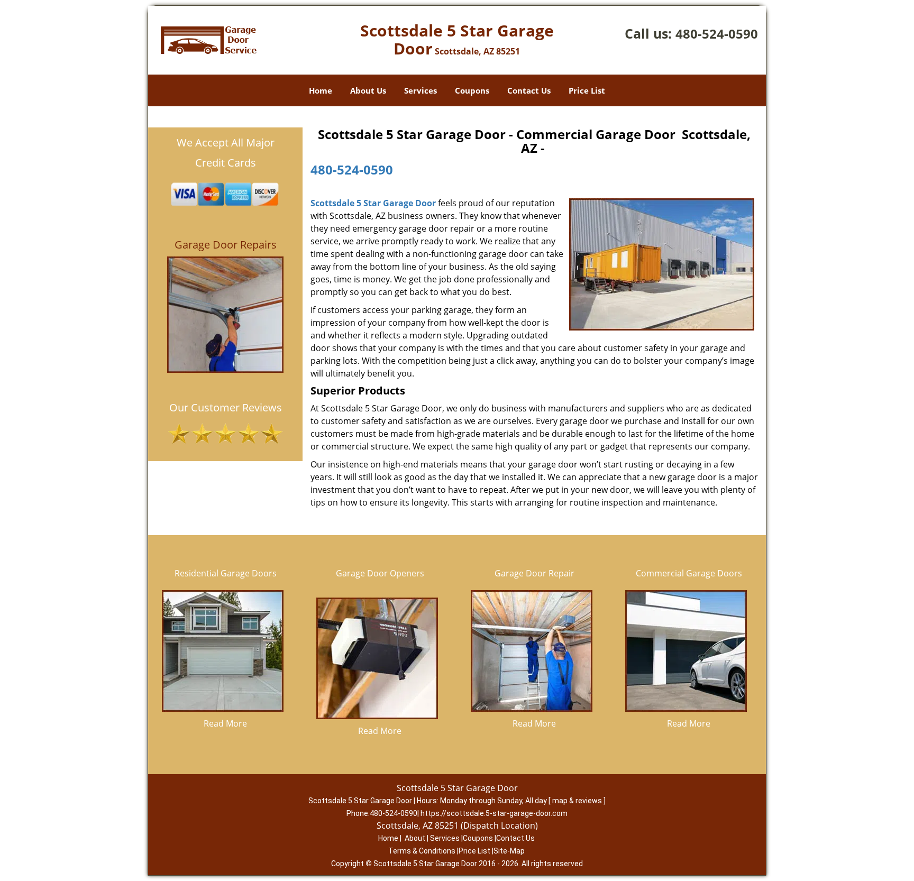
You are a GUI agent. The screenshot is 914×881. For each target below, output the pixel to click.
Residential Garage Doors (226, 573)
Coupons (472, 90)
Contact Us (529, 90)
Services (420, 90)
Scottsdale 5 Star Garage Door (373, 203)
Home (320, 90)
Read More (225, 723)
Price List (587, 90)
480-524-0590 (716, 33)
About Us (368, 90)
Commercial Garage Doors (689, 573)
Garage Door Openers (380, 573)
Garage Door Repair (534, 573)
